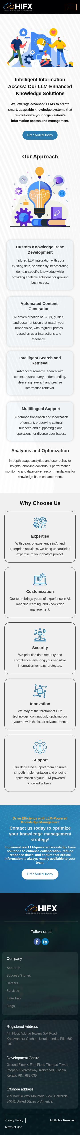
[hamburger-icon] (72, 7)
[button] (40, 135)
